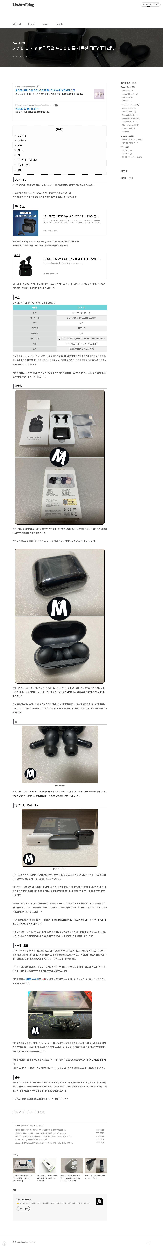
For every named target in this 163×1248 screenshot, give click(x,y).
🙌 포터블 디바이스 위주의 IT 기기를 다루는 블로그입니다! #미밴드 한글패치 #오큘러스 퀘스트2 (53, 1203)
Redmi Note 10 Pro (130, 118)
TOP (148, 1243)
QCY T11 (22, 135)
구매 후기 (24, 1126)
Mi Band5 (127, 97)
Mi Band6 (127, 91)
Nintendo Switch (130, 115)
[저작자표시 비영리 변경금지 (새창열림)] (40, 1112)
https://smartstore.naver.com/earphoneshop (34, 105)
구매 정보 (127, 151)
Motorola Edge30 (130, 125)
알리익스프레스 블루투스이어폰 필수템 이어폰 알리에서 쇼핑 (45, 90)
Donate (59, 24)
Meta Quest (129, 112)
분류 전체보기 (128, 83)
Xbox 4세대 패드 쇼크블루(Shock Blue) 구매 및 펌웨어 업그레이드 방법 (42, 1143)
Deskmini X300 (129, 122)
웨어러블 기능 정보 (130, 143)
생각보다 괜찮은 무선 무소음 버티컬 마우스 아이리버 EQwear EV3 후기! (42, 1136)
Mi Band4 (127, 101)
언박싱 (21, 150)
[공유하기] (20, 1112)
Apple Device (129, 108)
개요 (20, 145)
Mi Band (17, 24)
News (45, 24)
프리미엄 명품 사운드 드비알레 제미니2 (32, 112)
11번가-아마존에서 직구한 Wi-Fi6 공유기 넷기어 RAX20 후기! (39, 1130)
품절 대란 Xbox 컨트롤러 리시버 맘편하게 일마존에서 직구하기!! (39, 1133)
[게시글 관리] (23, 1112)
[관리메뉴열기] (4, 1243)
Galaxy (126, 132)
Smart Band (128, 87)
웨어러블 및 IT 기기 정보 (132, 139)
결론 (20, 170)
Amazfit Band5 (130, 94)
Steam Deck (128, 128)
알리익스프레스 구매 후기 (132, 157)
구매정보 (22, 140)
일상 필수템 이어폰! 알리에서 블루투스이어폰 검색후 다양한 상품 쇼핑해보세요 (49, 94)
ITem (18, 1126)
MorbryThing (23, 5)
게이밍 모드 (23, 165)
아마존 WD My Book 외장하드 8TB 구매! (31, 1140)
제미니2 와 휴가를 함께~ (27, 109)
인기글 (131, 178)
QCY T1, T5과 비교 (27, 160)
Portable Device (130, 105)
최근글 (123, 178)
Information (127, 136)
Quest (31, 24)
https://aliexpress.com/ (25, 87)
